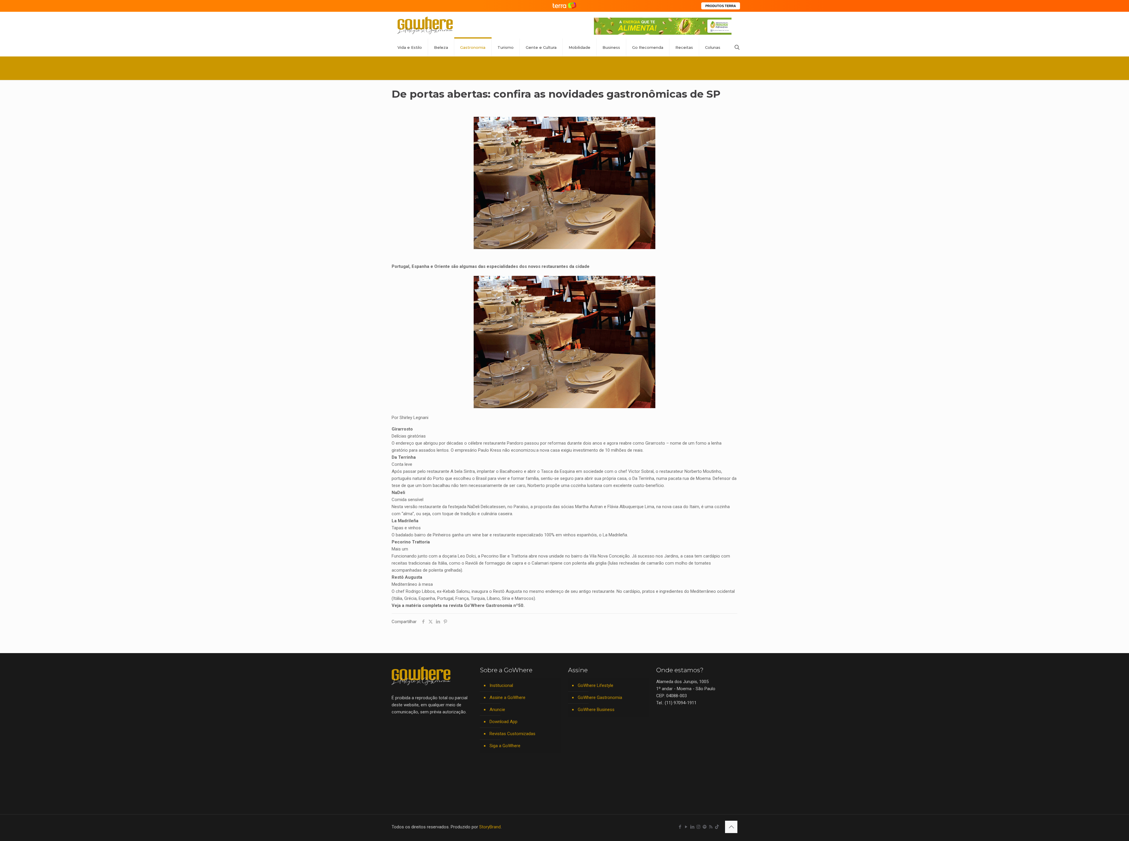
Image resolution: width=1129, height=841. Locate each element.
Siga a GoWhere (505, 745)
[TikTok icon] (717, 827)
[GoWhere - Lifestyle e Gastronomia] (425, 25)
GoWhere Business (596, 709)
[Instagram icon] (698, 827)
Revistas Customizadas (512, 733)
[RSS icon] (711, 827)
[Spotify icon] (704, 827)
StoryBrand (490, 827)
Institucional (501, 685)
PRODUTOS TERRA (720, 6)
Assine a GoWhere (507, 697)
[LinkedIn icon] (692, 827)
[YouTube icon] (686, 827)
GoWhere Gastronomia (600, 697)
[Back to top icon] (731, 827)
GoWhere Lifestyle (595, 685)
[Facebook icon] (680, 827)
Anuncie (497, 709)
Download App (503, 721)
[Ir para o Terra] (564, 5)
